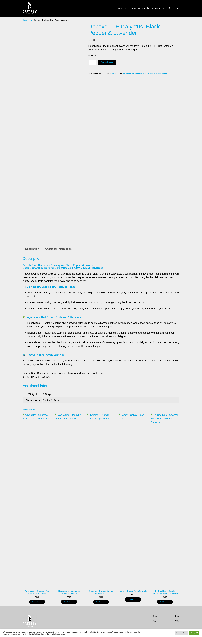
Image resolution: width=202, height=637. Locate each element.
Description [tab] (32, 248)
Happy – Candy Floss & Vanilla (133, 591)
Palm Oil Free (148, 73)
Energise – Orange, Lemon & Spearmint (101, 592)
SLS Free (157, 73)
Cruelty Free (137, 73)
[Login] (169, 8)
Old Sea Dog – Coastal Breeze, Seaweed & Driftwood (165, 592)
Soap (30, 20)
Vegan (164, 73)
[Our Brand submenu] (149, 8)
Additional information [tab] (58, 248)
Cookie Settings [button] (181, 633)
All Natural (127, 73)
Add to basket (107, 62)
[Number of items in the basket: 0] (176, 8)
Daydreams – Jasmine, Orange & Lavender (69, 592)
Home (25, 20)
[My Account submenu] (163, 8)
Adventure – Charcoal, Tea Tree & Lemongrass (37, 592)
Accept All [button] (194, 633)
